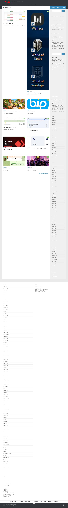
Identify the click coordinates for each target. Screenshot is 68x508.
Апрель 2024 (54, 176)
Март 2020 (54, 274)
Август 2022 (6, 386)
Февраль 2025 (54, 155)
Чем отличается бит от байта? (10, 168)
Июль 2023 (54, 195)
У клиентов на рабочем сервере (34, 93)
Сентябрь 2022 (6, 384)
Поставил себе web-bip (32, 111)
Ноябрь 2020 (54, 261)
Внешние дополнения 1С (8, 453)
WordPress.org (6, 485)
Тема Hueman (13, 505)
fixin (53, 39)
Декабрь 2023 (54, 184)
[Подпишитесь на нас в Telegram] (64, 7)
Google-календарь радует (9, 23)
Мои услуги (16, 501)
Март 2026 (54, 128)
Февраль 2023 (54, 205)
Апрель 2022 (54, 226)
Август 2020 (54, 263)
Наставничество (6, 457)
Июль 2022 (6, 388)
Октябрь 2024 (6, 332)
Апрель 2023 (54, 201)
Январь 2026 (6, 301)
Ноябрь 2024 (6, 330)
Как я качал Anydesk (8, 149)
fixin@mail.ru (5, 489)
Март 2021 (54, 253)
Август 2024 (54, 168)
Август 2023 (54, 193)
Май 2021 (53, 249)
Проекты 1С (6, 463)
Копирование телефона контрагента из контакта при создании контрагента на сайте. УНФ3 (58, 17)
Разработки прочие (35, 501)
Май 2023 (53, 199)
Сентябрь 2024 (54, 166)
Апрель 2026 (54, 126)
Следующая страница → (44, 173)
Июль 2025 (54, 145)
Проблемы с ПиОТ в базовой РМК (57, 29)
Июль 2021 (6, 413)
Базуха (5, 449)
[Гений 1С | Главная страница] (7, 2)
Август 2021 (6, 411)
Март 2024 (54, 178)
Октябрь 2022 (6, 382)
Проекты (45, 501)
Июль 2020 (54, 265)
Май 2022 (53, 224)
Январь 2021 (54, 257)
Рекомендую (56, 501)
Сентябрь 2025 (54, 141)
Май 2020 (5, 438)
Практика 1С (6, 461)
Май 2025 (53, 149)
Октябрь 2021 (54, 238)
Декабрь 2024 (6, 328)
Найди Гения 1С (30, 168)
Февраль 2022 (54, 230)
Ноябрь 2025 (6, 305)
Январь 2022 (54, 232)
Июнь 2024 (54, 172)
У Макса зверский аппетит (33, 130)
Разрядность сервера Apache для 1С (58, 27)
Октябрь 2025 (54, 139)
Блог (5, 451)
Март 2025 (54, 153)
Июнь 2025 (54, 147)
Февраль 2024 (54, 180)
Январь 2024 (54, 182)
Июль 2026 (54, 120)
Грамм (28, 91)
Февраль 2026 (54, 130)
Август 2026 (54, 118)
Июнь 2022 (54, 222)
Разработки (6, 465)
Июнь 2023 (54, 197)
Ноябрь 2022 (54, 211)
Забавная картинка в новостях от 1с (11, 111)
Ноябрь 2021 (54, 236)
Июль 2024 (54, 170)
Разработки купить (27, 501)
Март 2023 (54, 203)
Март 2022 (54, 228)
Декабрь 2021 (54, 234)
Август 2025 (54, 143)
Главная (11, 501)
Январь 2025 (54, 157)
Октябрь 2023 (6, 357)
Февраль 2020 (54, 276)
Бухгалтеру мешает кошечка (10, 127)
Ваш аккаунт (50, 501)
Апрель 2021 (54, 251)
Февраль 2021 (54, 255)
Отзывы (41, 501)
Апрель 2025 (54, 151)
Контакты (21, 501)
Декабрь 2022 (54, 209)
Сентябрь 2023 (6, 359)
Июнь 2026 (54, 122)
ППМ (5, 459)
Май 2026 (53, 124)
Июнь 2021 (54, 247)
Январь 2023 (54, 207)
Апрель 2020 (6, 440)
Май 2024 (53, 174)
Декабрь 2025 (6, 303)
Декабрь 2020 (54, 259)
